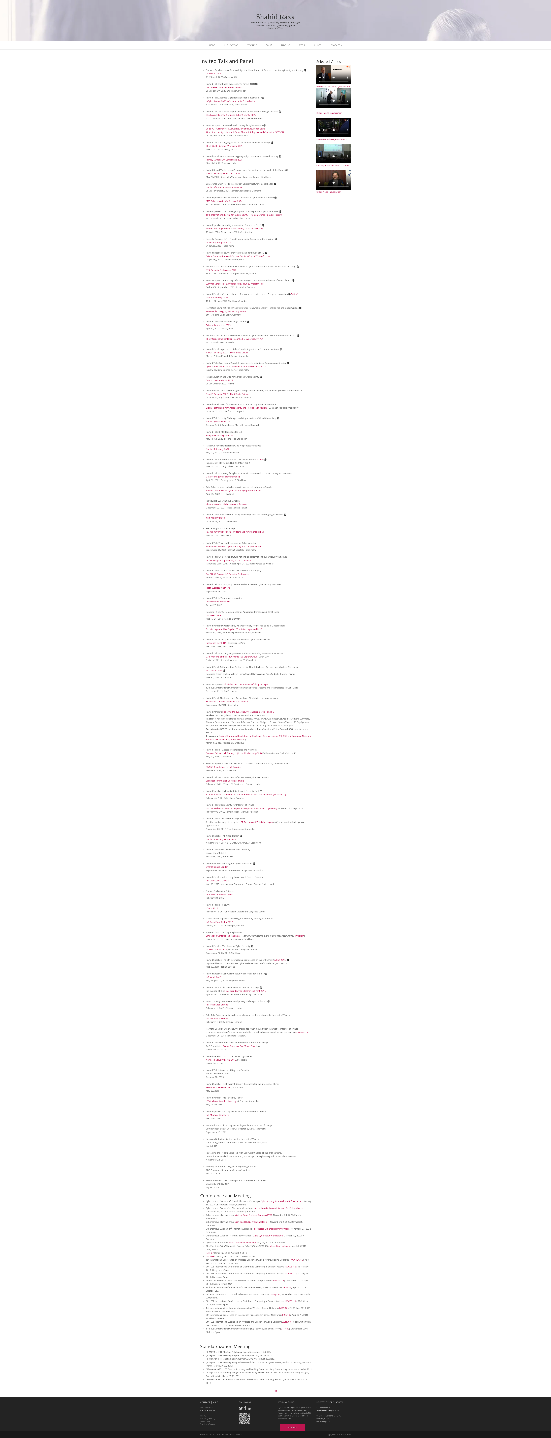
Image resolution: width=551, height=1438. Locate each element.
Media (302, 45)
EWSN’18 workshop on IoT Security (223, 766)
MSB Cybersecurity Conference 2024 (224, 201)
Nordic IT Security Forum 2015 (221, 1059)
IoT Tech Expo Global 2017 (219, 921)
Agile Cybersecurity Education (268, 1235)
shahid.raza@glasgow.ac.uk (327, 1410)
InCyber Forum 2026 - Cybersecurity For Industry (230, 101)
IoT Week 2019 (213, 615)
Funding (285, 45)
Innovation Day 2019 (216, 642)
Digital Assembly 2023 (217, 297)
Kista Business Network (218, 587)
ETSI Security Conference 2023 (221, 269)
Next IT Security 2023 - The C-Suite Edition (227, 352)
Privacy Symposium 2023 (218, 325)
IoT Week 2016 (213, 977)
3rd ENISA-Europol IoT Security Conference (227, 574)
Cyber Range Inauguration (329, 112)
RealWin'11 (278, 1280)
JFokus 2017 (212, 908)
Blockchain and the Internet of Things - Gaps (246, 684)
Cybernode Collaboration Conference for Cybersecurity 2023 (236, 366)
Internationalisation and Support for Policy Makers (278, 1208)
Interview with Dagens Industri (331, 139)
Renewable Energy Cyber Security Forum (226, 311)
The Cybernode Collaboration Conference (226, 504)
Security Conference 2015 (218, 1087)
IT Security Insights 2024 (218, 242)
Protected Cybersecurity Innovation (272, 1228)
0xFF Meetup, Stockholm (218, 601)
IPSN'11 (287, 1287)
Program (299, 935)
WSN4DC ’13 (297, 1259)
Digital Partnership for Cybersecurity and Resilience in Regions (236, 407)
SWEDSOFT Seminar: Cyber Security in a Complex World (233, 546)
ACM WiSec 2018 (214, 670)
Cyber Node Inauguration (328, 191)
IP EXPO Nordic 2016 (216, 949)
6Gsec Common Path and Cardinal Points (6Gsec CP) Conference (238, 256)
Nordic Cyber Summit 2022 (219, 421)
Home (212, 45)
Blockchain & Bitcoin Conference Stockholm (227, 701)
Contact (335, 45)
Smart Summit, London (217, 866)
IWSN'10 (283, 1308)
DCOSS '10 (290, 1301)
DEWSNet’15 (301, 1032)
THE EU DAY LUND (215, 518)
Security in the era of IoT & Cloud (332, 165)
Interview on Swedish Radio (219, 894)
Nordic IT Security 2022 (217, 449)
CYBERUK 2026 (213, 73)
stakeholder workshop (279, 1245)
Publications (231, 45)
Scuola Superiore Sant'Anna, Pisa (239, 1046)
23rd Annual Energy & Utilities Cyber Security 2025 (231, 114)
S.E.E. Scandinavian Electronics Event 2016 (245, 990)
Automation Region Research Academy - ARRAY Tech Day (234, 228)
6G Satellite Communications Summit (224, 87)
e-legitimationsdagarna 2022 (220, 435)
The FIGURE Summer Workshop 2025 (224, 145)
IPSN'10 (286, 1314)
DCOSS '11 (290, 1273)
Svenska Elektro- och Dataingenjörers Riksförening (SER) (234, 753)
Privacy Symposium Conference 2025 (224, 159)
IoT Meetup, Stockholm (217, 1114)
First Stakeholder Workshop (242, 1242)
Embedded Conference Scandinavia (223, 935)
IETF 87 (210, 1252)
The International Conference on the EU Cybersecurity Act (234, 338)
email (290, 1418)
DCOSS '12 (290, 1266)
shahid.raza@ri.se (275, 28)
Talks (269, 45)
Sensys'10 (275, 1294)
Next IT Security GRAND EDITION (223, 173)
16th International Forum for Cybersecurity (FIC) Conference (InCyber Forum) (244, 214)
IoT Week (211, 1256)
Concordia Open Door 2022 (219, 380)
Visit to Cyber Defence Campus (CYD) (253, 1214)
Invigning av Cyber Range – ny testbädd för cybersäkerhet (235, 531)
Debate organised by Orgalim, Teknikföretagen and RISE (234, 629)
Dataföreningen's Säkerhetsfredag (223, 476)
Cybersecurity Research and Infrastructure (282, 1201)
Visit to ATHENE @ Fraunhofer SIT (252, 1221)
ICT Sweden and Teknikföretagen (256, 822)
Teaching (252, 45)
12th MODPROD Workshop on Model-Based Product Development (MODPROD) (246, 794)
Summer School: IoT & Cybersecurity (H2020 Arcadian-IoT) (235, 283)
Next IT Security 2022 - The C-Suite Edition (227, 393)
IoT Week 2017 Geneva (217, 880)
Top (275, 1390)
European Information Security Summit (225, 780)
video (260, 459)
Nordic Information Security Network (224, 187)
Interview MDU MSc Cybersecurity (333, 86)
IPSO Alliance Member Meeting (221, 1101)
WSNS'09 (286, 1321)
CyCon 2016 (280, 959)
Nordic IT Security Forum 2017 (221, 839)
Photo (318, 45)
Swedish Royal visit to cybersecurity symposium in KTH (233, 490)
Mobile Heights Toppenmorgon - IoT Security (228, 560)
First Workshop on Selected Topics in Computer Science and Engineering (242, 808)
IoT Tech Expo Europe (217, 1004)
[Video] (294, 294)
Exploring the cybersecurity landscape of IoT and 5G (248, 711)
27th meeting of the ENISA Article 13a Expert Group (231, 656)
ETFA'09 (285, 1328)
